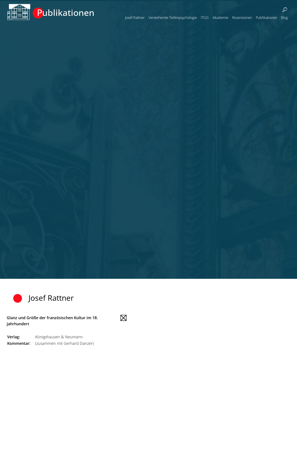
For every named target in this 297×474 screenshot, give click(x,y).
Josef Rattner (135, 17)
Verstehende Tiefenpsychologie (172, 17)
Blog (284, 17)
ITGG (205, 17)
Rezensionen (242, 17)
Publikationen (266, 17)
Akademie (220, 17)
